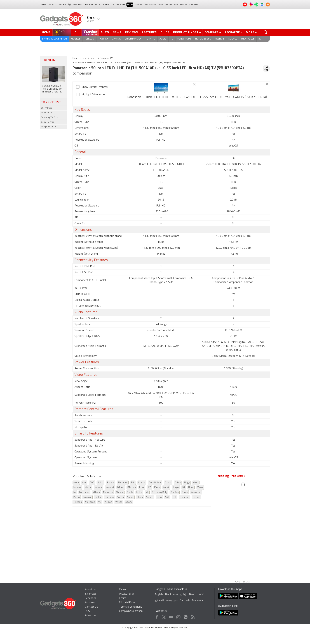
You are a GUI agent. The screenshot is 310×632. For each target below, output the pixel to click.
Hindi (168, 594)
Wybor (118, 502)
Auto (105, 32)
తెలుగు (192, 594)
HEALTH (120, 4)
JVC (149, 487)
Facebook (157, 616)
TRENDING (49, 60)
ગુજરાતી (159, 600)
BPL (133, 483)
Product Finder (185, 32)
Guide (165, 32)
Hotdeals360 (203, 39)
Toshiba (196, 497)
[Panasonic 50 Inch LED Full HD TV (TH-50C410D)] (161, 88)
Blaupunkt (123, 483)
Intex (141, 487)
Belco (100, 483)
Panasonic (196, 492)
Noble (130, 492)
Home (46, 32)
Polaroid (87, 497)
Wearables (247, 39)
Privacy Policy (126, 594)
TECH (130, 4)
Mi (74, 492)
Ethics (122, 598)
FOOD (98, 4)
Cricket (88, 4)
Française (197, 600)
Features (149, 32)
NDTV (43, 4)
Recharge (232, 32)
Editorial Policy (127, 602)
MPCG (183, 4)
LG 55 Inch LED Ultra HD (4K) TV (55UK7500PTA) (233, 97)
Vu (99, 502)
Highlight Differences (93, 94)
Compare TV (106, 58)
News (117, 32)
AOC (92, 483)
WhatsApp (185, 616)
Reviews (131, 32)
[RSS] (268, 4)
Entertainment (134, 39)
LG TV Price (46, 108)
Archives (90, 602)
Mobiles (76, 39)
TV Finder (92, 58)
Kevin (157, 487)
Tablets (219, 39)
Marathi (193, 4)
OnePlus (174, 492)
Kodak (166, 487)
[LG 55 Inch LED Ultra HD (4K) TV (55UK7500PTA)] (233, 88)
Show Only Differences (95, 87)
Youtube (171, 616)
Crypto (151, 39)
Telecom (90, 39)
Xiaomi (128, 502)
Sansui (120, 497)
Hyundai (110, 487)
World (52, 4)
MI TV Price (46, 113)
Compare (212, 32)
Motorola (108, 492)
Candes (141, 483)
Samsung (109, 497)
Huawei (98, 487)
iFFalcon (131, 487)
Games (138, 4)
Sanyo (130, 497)
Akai (84, 483)
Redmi (98, 497)
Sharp (140, 497)
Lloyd (191, 487)
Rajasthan (171, 4)
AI (76, 32)
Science (232, 39)
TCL (174, 497)
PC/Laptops (184, 39)
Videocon (90, 502)
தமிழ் (183, 594)
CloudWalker (155, 483)
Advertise (90, 615)
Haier (195, 483)
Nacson (119, 492)
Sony (159, 497)
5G (260, 39)
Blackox (110, 483)
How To (103, 39)
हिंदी (69, 4)
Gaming (116, 39)
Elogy (187, 483)
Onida (185, 492)
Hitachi (87, 487)
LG (183, 487)
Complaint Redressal (131, 611)
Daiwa (178, 483)
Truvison (77, 502)
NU (147, 492)
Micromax (84, 492)
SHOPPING (150, 4)
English (159, 594)
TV (172, 39)
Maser (200, 487)
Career (123, 589)
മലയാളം (171, 600)
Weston (108, 502)
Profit (62, 4)
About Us (90, 589)
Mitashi (96, 492)
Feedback (90, 598)
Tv (82, 58)
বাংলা (175, 594)
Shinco (149, 497)
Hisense (77, 487)
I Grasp (120, 487)
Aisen (76, 483)
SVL (167, 497)
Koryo (176, 487)
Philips (76, 497)
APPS (160, 4)
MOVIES (77, 4)
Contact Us (91, 607)
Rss (192, 616)
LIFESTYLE (108, 4)
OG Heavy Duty (159, 492)
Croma (168, 483)
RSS (87, 611)
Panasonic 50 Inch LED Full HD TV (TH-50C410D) (161, 97)
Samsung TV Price (49, 117)
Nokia (139, 492)
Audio (162, 39)
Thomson (184, 497)
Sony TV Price (47, 122)
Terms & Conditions (130, 607)
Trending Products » (230, 476)
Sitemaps (91, 594)
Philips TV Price (48, 127)
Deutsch (185, 600)
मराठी (201, 594)
